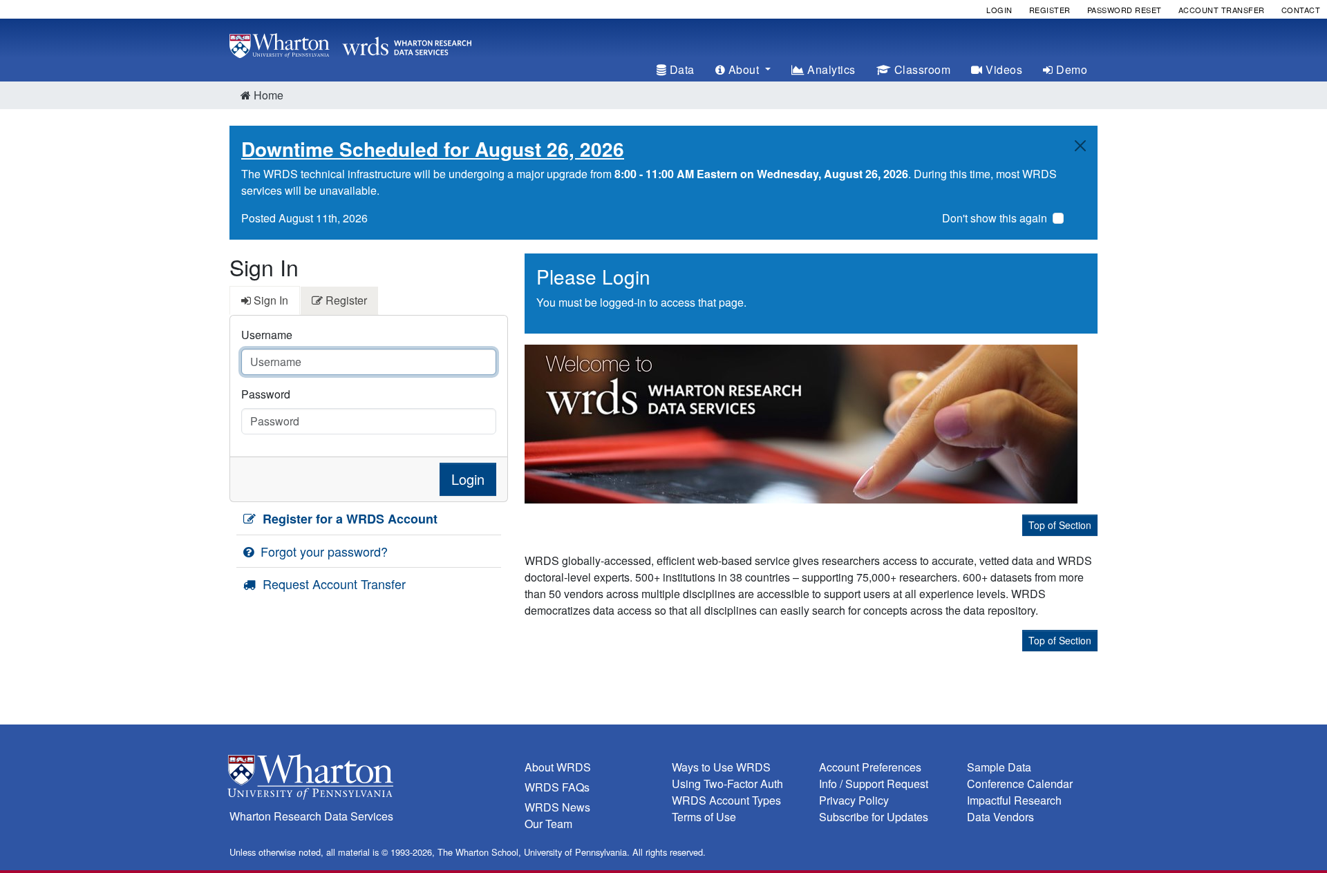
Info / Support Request (873, 784)
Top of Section (1059, 525)
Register (1050, 9)
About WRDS (558, 767)
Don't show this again (994, 218)
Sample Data (999, 767)
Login (999, 9)
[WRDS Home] (350, 44)
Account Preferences (870, 767)
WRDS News (557, 807)
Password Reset (1124, 9)
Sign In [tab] (269, 300)
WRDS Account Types (726, 800)
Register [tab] (345, 300)
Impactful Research (1014, 800)
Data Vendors (1000, 817)
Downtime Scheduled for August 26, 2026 (432, 149)
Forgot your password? (322, 551)
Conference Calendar (1020, 784)
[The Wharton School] (368, 780)
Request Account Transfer (332, 584)
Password (265, 394)
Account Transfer (1221, 9)
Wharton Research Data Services (311, 816)
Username (266, 335)
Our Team (548, 824)
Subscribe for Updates (873, 817)
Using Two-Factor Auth (727, 784)
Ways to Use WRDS (721, 767)
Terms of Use (704, 817)
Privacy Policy (854, 800)
